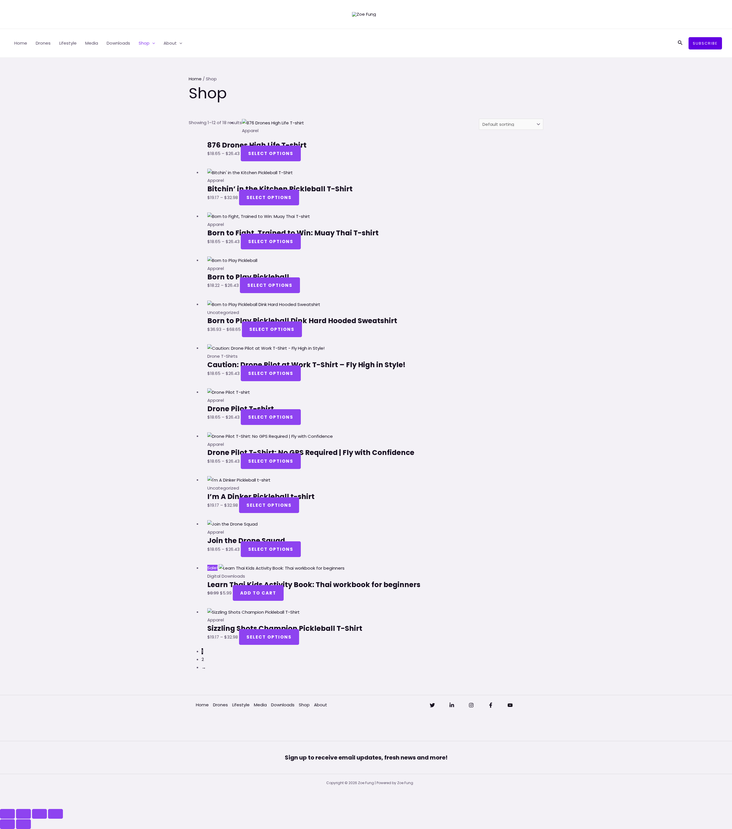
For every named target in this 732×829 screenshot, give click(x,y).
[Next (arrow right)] (23, 824)
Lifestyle (68, 43)
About (170, 43)
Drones (43, 43)
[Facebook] (490, 705)
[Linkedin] (451, 705)
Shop (144, 43)
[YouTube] (510, 705)
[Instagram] (471, 705)
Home (20, 43)
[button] (152, 43)
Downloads (118, 43)
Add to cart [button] (258, 593)
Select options (270, 153)
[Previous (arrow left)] (7, 824)
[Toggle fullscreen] (23, 814)
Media (91, 43)
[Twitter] (432, 705)
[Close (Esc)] (55, 814)
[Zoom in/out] (7, 814)
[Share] (39, 814)
